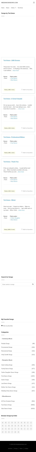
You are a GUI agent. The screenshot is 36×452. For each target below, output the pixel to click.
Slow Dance (14, 80)
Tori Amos (6, 60)
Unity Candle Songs (18, 354)
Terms (21, 448)
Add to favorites (28, 89)
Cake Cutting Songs (18, 365)
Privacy (16, 448)
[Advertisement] (18, 37)
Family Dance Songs (18, 368)
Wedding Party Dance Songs (18, 390)
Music (7, 7)
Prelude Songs (18, 343)
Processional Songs (18, 347)
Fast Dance (14, 143)
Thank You (15, 161)
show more (16, 70)
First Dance (14, 78)
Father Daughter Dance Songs (18, 372)
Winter (13, 200)
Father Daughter (15, 218)
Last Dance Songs (18, 383)
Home (2, 7)
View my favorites (8, 325)
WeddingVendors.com (9, 2)
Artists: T (13, 7)
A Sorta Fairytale (16, 99)
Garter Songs (18, 379)
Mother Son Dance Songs (18, 387)
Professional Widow (18, 137)
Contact (26, 448)
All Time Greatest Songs (18, 401)
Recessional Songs (18, 351)
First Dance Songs (18, 376)
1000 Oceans (15, 60)
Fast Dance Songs (18, 404)
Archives (10, 448)
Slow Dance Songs (18, 408)
